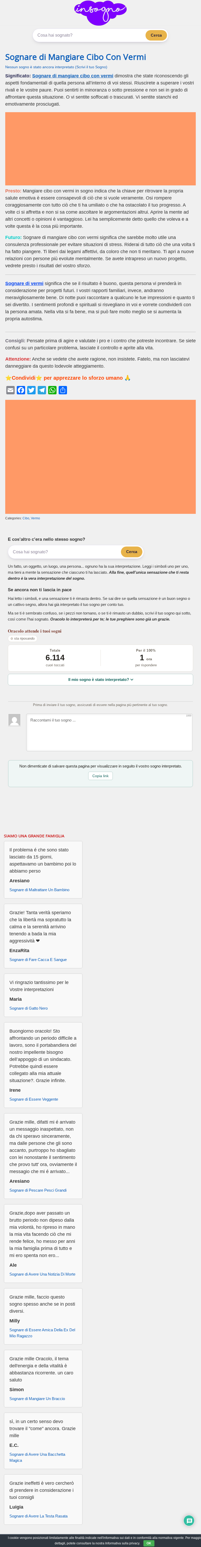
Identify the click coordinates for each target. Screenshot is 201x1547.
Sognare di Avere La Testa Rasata (38, 1516)
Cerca (156, 35)
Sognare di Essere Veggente (33, 1099)
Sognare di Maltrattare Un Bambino (39, 890)
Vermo (35, 518)
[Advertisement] (100, 148)
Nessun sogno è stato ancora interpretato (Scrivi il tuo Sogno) (56, 67)
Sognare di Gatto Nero (28, 1008)
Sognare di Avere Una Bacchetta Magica (37, 1457)
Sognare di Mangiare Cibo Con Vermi (75, 56)
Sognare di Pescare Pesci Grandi (37, 1190)
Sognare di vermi (24, 283)
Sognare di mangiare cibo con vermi (72, 75)
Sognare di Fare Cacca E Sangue (38, 959)
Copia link (100, 776)
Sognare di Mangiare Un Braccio (37, 1398)
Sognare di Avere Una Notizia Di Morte (42, 1274)
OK (149, 1543)
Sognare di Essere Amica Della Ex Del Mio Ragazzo (42, 1333)
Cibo (26, 518)
